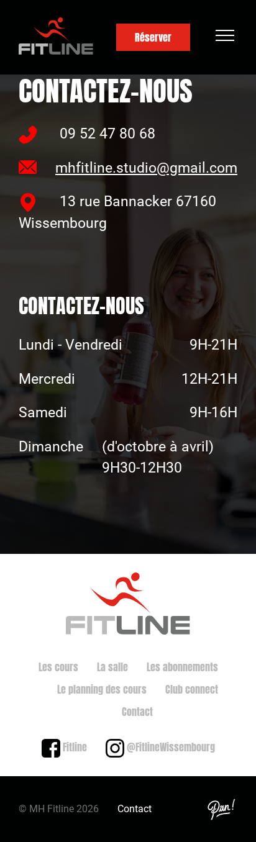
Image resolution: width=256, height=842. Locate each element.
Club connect (191, 689)
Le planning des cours (102, 689)
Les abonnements (182, 666)
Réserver (153, 37)
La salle (112, 666)
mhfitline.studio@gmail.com (146, 168)
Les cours (58, 666)
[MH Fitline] (56, 37)
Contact (137, 711)
